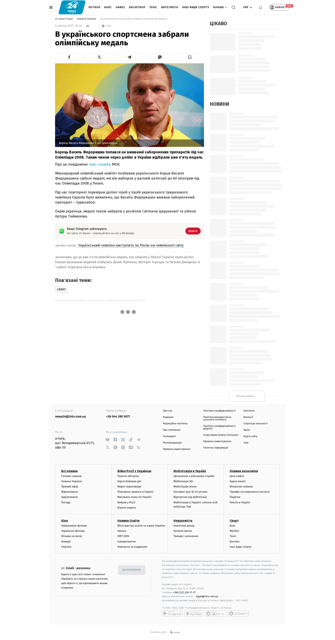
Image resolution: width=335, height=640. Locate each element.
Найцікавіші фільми (74, 525)
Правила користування (176, 449)
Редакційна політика (175, 423)
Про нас (167, 411)
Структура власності (255, 423)
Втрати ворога (126, 507)
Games (120, 7)
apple (194, 613)
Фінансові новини (241, 486)
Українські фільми (73, 531)
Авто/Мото (169, 7)
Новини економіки (244, 471)
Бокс (108, 7)
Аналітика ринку (184, 525)
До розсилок (132, 570)
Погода (65, 502)
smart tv (215, 613)
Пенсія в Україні (240, 502)
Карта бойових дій (129, 481)
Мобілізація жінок (185, 486)
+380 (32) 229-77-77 (184, 592)
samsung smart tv (238, 613)
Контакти (248, 411)
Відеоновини (69, 491)
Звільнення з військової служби (194, 476)
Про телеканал (171, 430)
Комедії (66, 541)
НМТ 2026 (123, 536)
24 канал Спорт (64, 19)
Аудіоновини (69, 497)
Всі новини (69, 471)
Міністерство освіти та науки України (141, 525)
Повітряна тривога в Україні (135, 491)
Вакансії (248, 417)
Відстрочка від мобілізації (190, 497)
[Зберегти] (190, 57)
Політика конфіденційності (219, 411)
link (107, 439)
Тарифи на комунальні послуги (250, 491)
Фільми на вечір (71, 536)
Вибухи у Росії (126, 502)
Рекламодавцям (172, 443)
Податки (235, 497)
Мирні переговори (129, 486)
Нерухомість (183, 520)
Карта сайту (250, 436)
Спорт (234, 520)
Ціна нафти (237, 476)
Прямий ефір (69, 486)
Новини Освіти (128, 520)
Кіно (64, 520)
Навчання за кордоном (132, 546)
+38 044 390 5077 (118, 416)
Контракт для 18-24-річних (190, 491)
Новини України (87, 19)
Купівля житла (183, 531)
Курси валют (238, 481)
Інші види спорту (195, 7)
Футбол (94, 7)
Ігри (245, 443)
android (172, 613)
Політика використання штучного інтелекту (217, 418)
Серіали (66, 546)
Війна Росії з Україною (134, 471)
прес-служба (100, 164)
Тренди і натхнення (186, 536)
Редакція (168, 417)
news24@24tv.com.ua (70, 416)
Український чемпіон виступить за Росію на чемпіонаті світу (131, 245)
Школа (121, 531)
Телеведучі (169, 436)
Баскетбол (137, 7)
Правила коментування (217, 441)
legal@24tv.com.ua (207, 596)
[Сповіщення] (260, 7)
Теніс (153, 7)
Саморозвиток (126, 541)
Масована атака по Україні (134, 497)
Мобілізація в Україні (190, 471)
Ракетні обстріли (128, 476)
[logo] (72, 7)
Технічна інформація (215, 448)
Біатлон (235, 541)
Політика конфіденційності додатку (219, 427)
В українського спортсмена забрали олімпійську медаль (134, 19)
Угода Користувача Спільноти (220, 435)
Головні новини (71, 476)
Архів (246, 430)
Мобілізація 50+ (183, 481)
